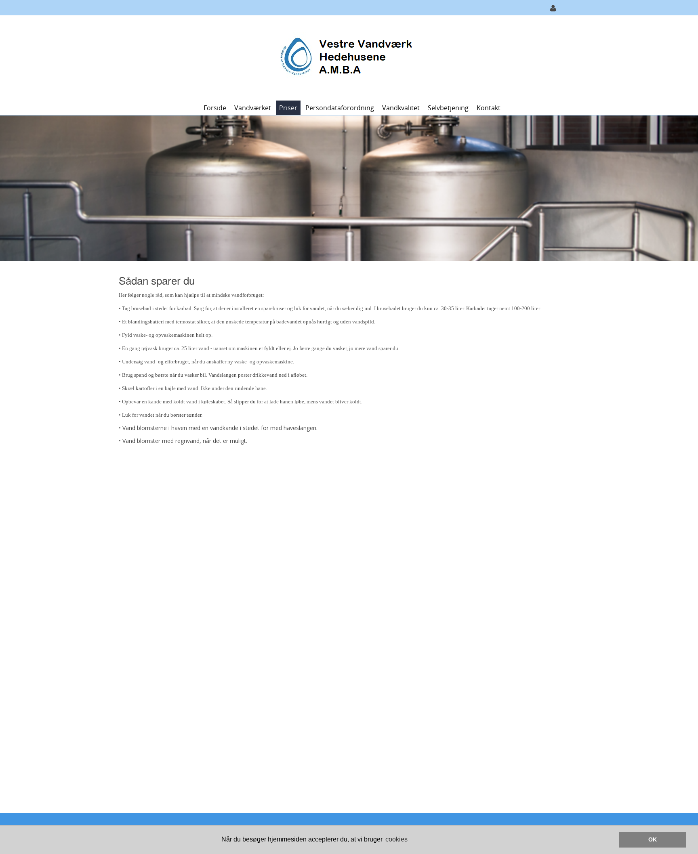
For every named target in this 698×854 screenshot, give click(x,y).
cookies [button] (396, 839)
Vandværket (252, 107)
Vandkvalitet (401, 107)
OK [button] (652, 839)
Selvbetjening (448, 107)
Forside (215, 107)
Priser (288, 107)
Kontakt (488, 107)
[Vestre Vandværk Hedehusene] (346, 57)
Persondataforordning (339, 107)
